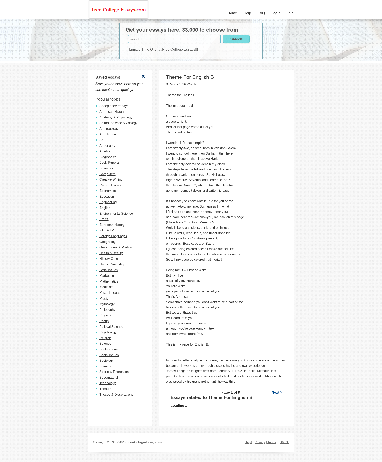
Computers (107, 174)
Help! (248, 442)
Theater (105, 389)
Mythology (107, 304)
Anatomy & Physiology (115, 117)
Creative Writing (110, 179)
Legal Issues (108, 270)
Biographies (108, 157)
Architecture (108, 134)
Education (106, 196)
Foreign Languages (113, 236)
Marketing (106, 275)
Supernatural (108, 377)
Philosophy (107, 309)
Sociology (106, 360)
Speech (105, 366)
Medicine (106, 287)
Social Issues (109, 355)
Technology (107, 383)
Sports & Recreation (114, 372)
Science (105, 343)
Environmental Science (116, 213)
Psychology (108, 332)
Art (101, 140)
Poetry (104, 321)
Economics (107, 191)
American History (112, 111)
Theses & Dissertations (116, 394)
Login (275, 12)
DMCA (284, 442)
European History (112, 225)
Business (106, 168)
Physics (105, 315)
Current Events (110, 185)
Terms (271, 442)
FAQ (261, 12)
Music (103, 298)
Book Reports (109, 162)
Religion (105, 338)
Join (290, 12)
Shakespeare (109, 349)
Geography (107, 242)
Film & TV (106, 230)
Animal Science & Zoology (118, 123)
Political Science (111, 326)
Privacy (260, 442)
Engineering (108, 202)
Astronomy (107, 145)
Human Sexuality (111, 264)
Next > (276, 392)
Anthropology (108, 128)
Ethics (104, 219)
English (104, 208)
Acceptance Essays (114, 106)
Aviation (105, 151)
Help (247, 12)
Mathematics (108, 281)
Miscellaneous (109, 292)
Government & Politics (115, 247)
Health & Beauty (111, 253)
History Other (109, 258)
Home (232, 12)
